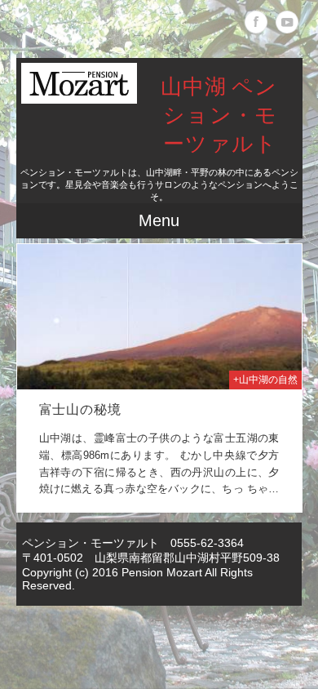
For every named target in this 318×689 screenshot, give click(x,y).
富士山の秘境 (80, 410)
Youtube (287, 22)
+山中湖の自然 (265, 379)
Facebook (256, 22)
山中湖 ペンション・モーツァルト (219, 116)
